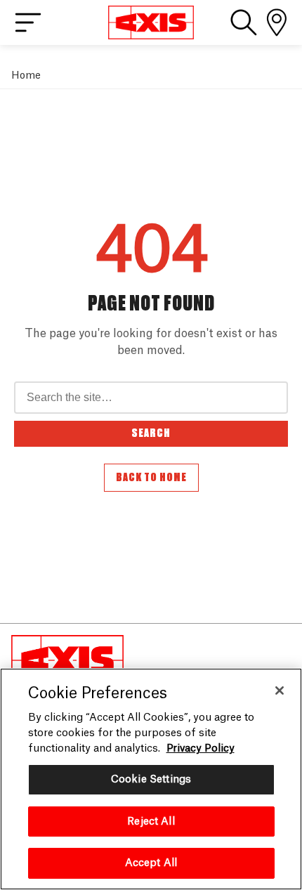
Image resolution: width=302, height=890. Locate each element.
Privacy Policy (200, 748)
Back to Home (151, 477)
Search (151, 433)
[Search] (243, 22)
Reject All (150, 821)
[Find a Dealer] (277, 22)
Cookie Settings (151, 779)
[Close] (279, 690)
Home (26, 75)
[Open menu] (28, 22)
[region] (151, 779)
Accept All (151, 863)
